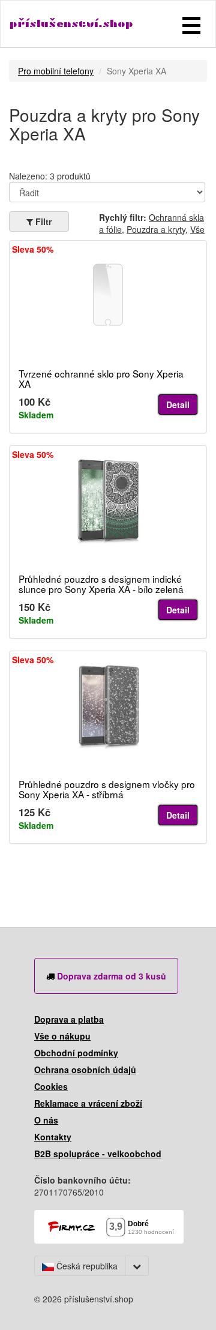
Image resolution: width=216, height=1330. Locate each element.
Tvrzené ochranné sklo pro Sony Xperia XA (101, 378)
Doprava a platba (69, 1019)
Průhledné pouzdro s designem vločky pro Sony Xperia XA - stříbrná (107, 789)
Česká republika (86, 1266)
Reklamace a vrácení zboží (88, 1103)
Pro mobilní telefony (56, 71)
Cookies (51, 1086)
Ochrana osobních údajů (85, 1070)
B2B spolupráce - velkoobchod (97, 1154)
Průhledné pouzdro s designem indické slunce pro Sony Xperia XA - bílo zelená (101, 583)
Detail (178, 405)
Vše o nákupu (62, 1036)
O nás (46, 1120)
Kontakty (52, 1137)
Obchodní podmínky (76, 1053)
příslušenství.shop (71, 23)
